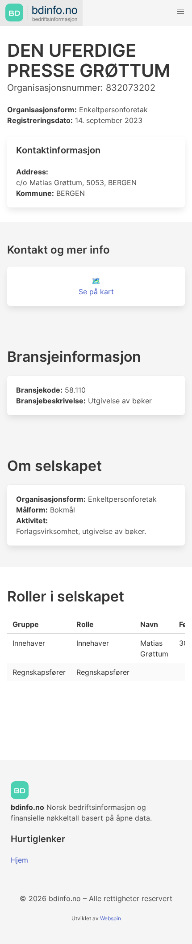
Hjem (19, 859)
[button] (180, 11)
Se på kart (96, 291)
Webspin (110, 918)
